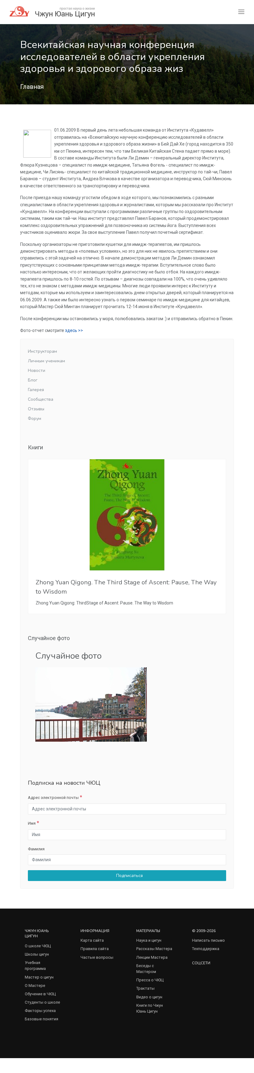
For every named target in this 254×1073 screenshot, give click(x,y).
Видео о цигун (149, 997)
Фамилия (36, 849)
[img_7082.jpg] (91, 704)
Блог (32, 380)
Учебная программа (35, 965)
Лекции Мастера (152, 957)
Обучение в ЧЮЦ (40, 994)
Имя (32, 823)
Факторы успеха (40, 1010)
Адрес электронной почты (53, 797)
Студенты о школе (42, 1002)
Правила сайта (95, 948)
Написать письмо (208, 940)
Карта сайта (92, 940)
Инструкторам (42, 351)
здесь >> (74, 330)
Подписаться (129, 876)
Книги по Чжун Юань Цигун (149, 1008)
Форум (34, 418)
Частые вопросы (97, 957)
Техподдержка (205, 948)
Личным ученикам (46, 361)
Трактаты (145, 988)
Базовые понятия (41, 1019)
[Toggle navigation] (241, 12)
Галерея (36, 390)
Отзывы (36, 409)
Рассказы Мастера (154, 948)
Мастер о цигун (39, 977)
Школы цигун (37, 954)
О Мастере (35, 985)
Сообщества (40, 399)
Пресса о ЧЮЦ (150, 980)
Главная (32, 86)
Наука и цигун (148, 940)
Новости (36, 370)
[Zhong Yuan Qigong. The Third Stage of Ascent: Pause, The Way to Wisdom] (127, 514)
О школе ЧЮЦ (38, 946)
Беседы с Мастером (146, 968)
